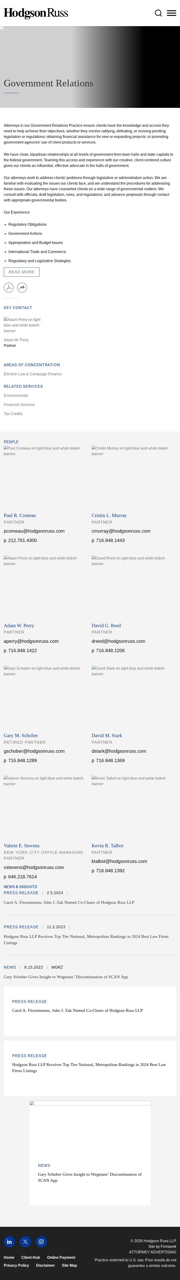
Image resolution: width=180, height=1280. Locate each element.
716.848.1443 (110, 540)
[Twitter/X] (25, 1246)
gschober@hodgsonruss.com (34, 751)
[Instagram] (41, 1246)
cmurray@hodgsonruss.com (121, 531)
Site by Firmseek (162, 1246)
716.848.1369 (110, 760)
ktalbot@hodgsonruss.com (119, 861)
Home (9, 1257)
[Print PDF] (9, 287)
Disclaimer (45, 1265)
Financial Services (19, 405)
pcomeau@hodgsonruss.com (34, 531)
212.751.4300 (22, 540)
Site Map (69, 1265)
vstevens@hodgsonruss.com (34, 867)
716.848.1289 (22, 760)
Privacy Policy (16, 1265)
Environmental (16, 395)
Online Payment (61, 1257)
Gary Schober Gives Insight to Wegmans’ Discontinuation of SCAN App (66, 976)
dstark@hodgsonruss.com (119, 751)
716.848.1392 (110, 870)
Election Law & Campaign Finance (33, 374)
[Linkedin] (9, 1246)
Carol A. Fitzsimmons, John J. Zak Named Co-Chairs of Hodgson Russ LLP (69, 902)
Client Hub (30, 1257)
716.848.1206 (110, 650)
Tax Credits (13, 414)
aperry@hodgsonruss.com (31, 641)
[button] (22, 287)
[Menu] (171, 13)
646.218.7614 (22, 876)
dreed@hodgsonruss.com (118, 641)
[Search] (158, 13)
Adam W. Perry (16, 340)
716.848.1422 (22, 650)
